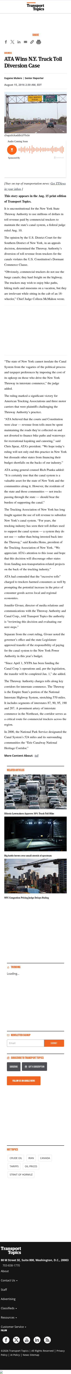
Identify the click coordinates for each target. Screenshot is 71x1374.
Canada (45, 1158)
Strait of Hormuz (21, 1174)
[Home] (35, 6)
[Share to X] (12, 42)
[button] (32, 42)
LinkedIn (37, 1340)
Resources (8, 1317)
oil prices (31, 1166)
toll (36, 756)
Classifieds (8, 1308)
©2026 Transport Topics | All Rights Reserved (27, 1350)
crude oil (16, 1158)
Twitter (16, 1340)
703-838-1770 (11, 1265)
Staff (4, 1290)
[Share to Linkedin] (19, 42)
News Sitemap (31, 1354)
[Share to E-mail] (25, 42)
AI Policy (15, 1354)
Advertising (8, 1299)
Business (8, 53)
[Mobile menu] (4, 5)
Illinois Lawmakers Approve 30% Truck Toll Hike (29, 813)
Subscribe (14, 1066)
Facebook (6, 1340)
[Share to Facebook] (5, 42)
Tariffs (14, 1166)
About (5, 1271)
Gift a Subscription (36, 1066)
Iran (31, 1158)
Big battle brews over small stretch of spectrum (28, 855)
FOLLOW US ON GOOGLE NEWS (23, 1080)
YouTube (26, 1340)
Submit (54, 1043)
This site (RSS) (47, 1340)
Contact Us (8, 1280)
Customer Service (12, 1327)
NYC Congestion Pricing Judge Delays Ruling (26, 897)
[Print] (38, 42)
